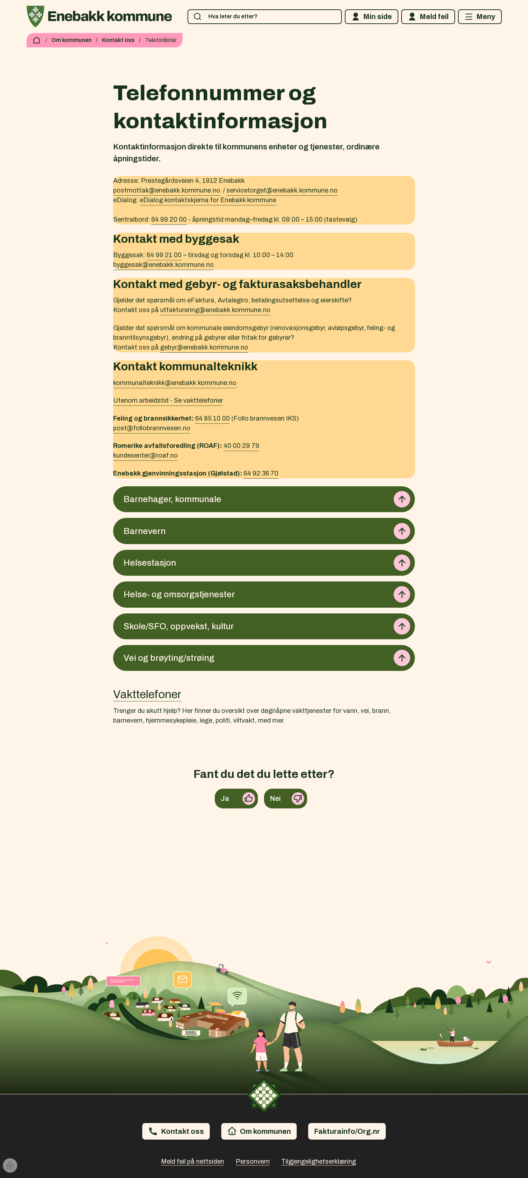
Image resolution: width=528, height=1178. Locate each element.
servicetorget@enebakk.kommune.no (282, 190)
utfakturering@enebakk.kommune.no (215, 310)
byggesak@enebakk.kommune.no (163, 264)
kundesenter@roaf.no (145, 455)
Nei (275, 798)
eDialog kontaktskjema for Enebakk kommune (208, 200)
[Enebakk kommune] (99, 16)
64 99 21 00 (164, 255)
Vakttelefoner (147, 694)
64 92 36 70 (261, 473)
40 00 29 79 (241, 445)
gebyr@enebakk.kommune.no (204, 347)
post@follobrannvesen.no (151, 428)
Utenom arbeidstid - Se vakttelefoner (168, 400)
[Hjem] (36, 40)
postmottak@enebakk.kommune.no (166, 190)
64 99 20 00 (169, 219)
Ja (225, 798)
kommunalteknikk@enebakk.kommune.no (174, 382)
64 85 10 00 (212, 418)
